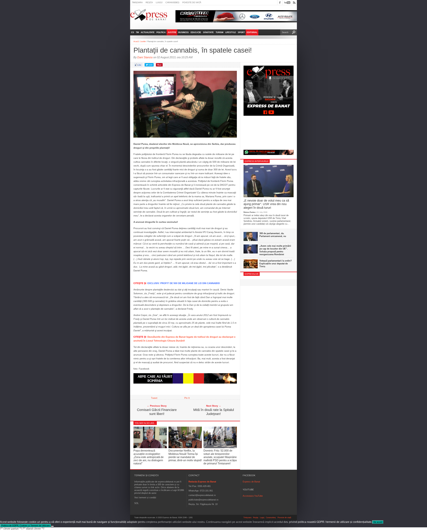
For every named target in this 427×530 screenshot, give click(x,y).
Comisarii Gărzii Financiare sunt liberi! (157, 412)
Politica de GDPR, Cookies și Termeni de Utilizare (25, 525)
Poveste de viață (191, 2)
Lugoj (159, 2)
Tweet (154, 398)
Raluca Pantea (249, 212)
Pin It (187, 398)
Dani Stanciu (145, 57)
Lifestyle (230, 32)
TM (137, 32)
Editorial (252, 32)
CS (132, 32)
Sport (241, 32)
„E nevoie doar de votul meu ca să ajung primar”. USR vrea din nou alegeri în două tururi (266, 204)
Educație (196, 32)
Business (183, 32)
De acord (377, 522)
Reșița (149, 2)
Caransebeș (172, 2)
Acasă (136, 41)
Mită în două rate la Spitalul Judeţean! (213, 412)
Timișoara (137, 2)
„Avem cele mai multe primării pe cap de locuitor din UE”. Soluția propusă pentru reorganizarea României (275, 250)
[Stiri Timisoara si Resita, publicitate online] (185, 382)
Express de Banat (251, 481)
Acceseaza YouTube (253, 496)
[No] (52, 526)
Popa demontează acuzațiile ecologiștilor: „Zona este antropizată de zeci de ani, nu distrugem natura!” (148, 457)
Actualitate (147, 32)
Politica (161, 32)
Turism (219, 32)
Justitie (172, 32)
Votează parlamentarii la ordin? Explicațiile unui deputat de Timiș (275, 263)
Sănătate (208, 32)
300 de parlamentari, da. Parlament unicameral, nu (272, 234)
